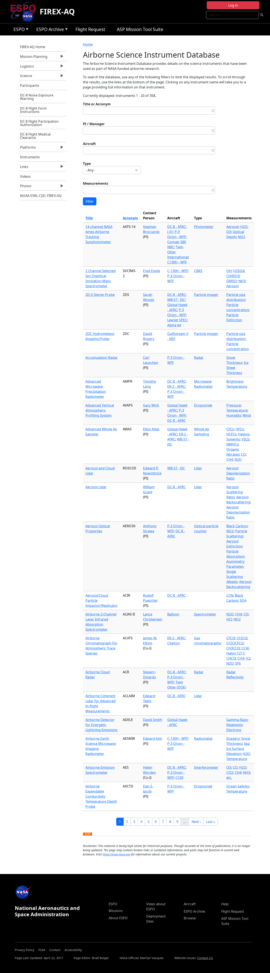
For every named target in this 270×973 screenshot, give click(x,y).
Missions (116, 910)
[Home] (25, 11)
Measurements (95, 183)
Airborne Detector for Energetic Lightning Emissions (101, 724)
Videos (25, 176)
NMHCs (232, 444)
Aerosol (232, 226)
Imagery (233, 738)
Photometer (203, 226)
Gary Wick (151, 405)
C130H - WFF (177, 262)
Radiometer (203, 738)
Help (225, 904)
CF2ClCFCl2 (235, 643)
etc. (229, 777)
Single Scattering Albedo (234, 576)
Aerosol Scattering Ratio (234, 492)
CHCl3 (231, 658)
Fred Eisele (151, 270)
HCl (229, 619)
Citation (173, 643)
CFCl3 (230, 638)
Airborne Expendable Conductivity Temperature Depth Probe (101, 796)
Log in (233, 5)
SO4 (243, 600)
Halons (243, 434)
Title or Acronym (97, 104)
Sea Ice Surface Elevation (238, 748)
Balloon (173, 614)
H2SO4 (238, 270)
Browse (190, 918)
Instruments (30, 157)
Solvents (233, 439)
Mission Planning (33, 57)
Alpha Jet (174, 325)
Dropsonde (203, 405)
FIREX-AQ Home (32, 47)
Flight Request (90, 29)
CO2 (229, 772)
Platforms (27, 148)
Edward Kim (152, 738)
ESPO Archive (49, 30)
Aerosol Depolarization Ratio (238, 473)
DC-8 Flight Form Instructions (33, 110)
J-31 (170, 231)
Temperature (236, 410)
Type (87, 163)
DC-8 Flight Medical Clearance (35, 136)
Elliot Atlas (151, 429)
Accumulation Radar (101, 357)
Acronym (130, 218)
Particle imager (206, 294)
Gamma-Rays (236, 719)
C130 (179, 777)
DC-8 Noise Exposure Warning (36, 97)
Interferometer (206, 767)
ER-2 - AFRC (176, 386)
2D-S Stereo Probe (100, 294)
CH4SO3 (232, 276)
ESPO (18, 30)
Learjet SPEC (177, 320)
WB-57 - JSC (176, 299)
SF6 (238, 663)
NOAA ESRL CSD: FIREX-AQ (41, 195)
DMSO (231, 281)
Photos (25, 187)
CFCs (230, 429)
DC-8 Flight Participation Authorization (39, 123)
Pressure (233, 405)
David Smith (152, 719)
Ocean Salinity (237, 786)
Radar (199, 357)
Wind (247, 415)
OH (229, 270)
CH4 (229, 459)
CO (243, 454)
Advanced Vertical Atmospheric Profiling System (99, 410)
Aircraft (89, 143)
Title (89, 218)
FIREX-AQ (57, 11)
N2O (238, 459)
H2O (243, 226)
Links (23, 167)
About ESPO (118, 918)
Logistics (26, 67)
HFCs (240, 429)
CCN (229, 595)
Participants (29, 85)
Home (88, 44)
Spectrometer (205, 614)
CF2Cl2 (242, 638)
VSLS (245, 439)
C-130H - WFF (177, 270)
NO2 (241, 236)
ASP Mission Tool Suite (140, 29)
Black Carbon (236, 526)
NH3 (241, 281)
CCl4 (245, 648)
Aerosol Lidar (96, 487)
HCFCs (231, 434)
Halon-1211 (235, 653)
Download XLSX (87, 834)
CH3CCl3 (233, 648)
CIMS (198, 270)
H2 (248, 658)
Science (25, 76)
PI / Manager (94, 124)
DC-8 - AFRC (176, 226)
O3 (228, 231)
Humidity (233, 415)
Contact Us (205, 958)
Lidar (198, 468)
